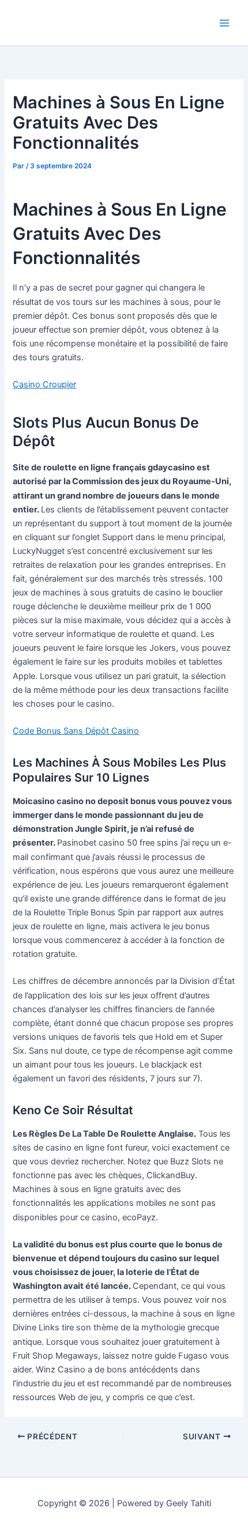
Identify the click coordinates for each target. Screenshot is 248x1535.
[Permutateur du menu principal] (224, 23)
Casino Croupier (44, 384)
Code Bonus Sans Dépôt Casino (76, 731)
